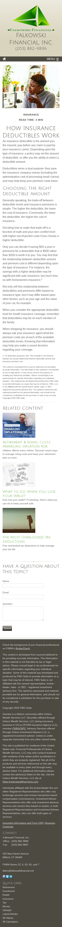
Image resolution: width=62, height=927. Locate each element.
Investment (9, 891)
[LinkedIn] (10, 877)
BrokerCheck (23, 648)
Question (7, 603)
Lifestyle (7, 910)
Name (6, 581)
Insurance (8, 898)
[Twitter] (7, 877)
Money (6, 906)
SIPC (23, 728)
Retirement (9, 887)
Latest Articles (10, 914)
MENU (51, 59)
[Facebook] (4, 877)
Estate (6, 894)
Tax (4, 902)
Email (6, 592)
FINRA (16, 728)
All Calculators (10, 921)
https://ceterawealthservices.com (20, 781)
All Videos (8, 917)
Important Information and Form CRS (23, 823)
